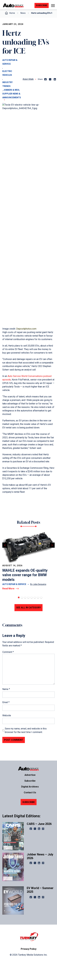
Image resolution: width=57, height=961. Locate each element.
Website (6, 715)
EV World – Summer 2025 (40, 889)
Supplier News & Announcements (11, 96)
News (23, 13)
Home (12, 13)
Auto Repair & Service (9, 62)
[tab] (18, 597)
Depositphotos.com (26, 328)
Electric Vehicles (7, 73)
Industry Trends (7, 84)
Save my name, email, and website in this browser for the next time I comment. (26, 730)
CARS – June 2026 (39, 824)
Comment (8, 652)
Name (6, 689)
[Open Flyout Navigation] (53, 5)
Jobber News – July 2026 (40, 856)
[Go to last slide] (4, 545)
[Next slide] (52, 545)
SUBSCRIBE (28, 802)
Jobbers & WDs (11, 90)
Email (6, 702)
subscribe (41, 5)
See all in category (28, 607)
